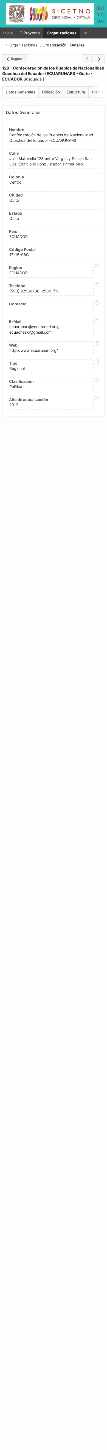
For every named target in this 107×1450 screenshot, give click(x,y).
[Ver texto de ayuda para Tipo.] (97, 366)
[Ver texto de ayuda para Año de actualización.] (97, 402)
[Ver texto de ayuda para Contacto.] (97, 306)
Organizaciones (23, 45)
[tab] (20, 92)
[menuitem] (85, 32)
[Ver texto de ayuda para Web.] (97, 348)
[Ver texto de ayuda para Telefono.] (97, 289)
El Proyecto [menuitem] (29, 33)
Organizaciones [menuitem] (62, 33)
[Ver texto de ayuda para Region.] (97, 271)
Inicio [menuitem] (8, 33)
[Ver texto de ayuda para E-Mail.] (97, 327)
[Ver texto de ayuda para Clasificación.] (97, 384)
